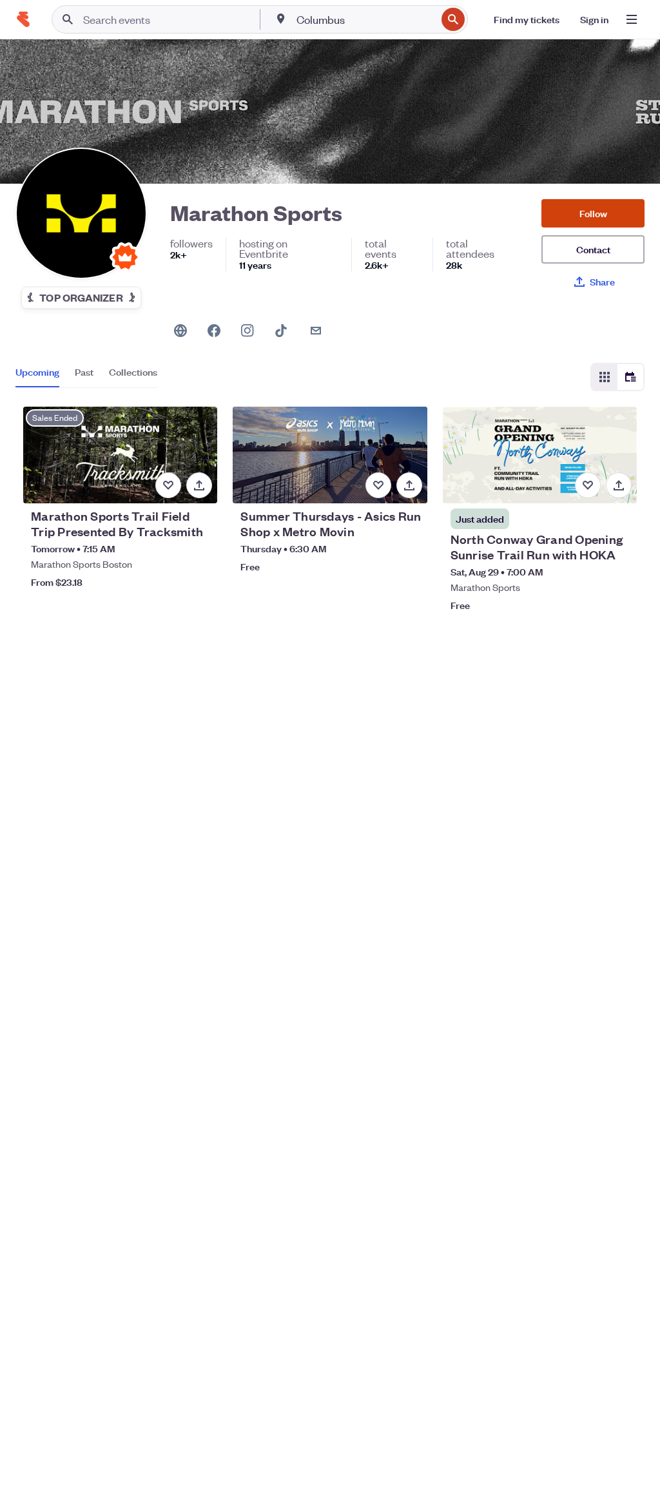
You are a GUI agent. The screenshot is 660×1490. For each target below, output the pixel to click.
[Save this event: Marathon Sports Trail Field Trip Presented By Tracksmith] (168, 485)
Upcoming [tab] (37, 371)
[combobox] (365, 19)
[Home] (23, 19)
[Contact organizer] (315, 330)
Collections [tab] (133, 371)
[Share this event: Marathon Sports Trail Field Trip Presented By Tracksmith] (199, 485)
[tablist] (86, 376)
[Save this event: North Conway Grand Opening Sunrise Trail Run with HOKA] (588, 485)
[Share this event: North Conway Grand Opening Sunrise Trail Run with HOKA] (619, 485)
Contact (593, 249)
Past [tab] (84, 371)
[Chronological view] (630, 377)
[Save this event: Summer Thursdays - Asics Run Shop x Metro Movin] (378, 485)
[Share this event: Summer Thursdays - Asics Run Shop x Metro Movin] (409, 485)
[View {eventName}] (120, 455)
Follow (593, 213)
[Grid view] (604, 377)
